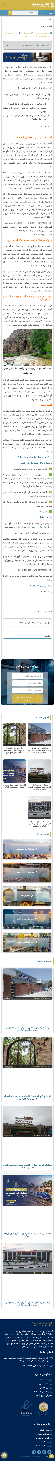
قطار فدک (47, 533)
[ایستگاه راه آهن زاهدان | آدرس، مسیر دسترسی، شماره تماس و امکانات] (39, 734)
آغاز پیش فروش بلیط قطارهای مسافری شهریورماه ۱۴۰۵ (14, 786)
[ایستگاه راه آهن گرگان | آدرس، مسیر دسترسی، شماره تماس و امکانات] (39, 771)
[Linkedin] (39, 1452)
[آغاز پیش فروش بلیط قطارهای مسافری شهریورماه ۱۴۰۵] (14, 771)
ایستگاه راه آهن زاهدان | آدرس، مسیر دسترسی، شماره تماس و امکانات (39, 750)
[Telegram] (49, 1452)
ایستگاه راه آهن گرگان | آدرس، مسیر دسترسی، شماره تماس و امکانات (39, 787)
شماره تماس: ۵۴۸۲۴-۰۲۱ (40, 585)
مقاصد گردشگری (12, 33)
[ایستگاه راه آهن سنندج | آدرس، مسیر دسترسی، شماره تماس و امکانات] (39, 807)
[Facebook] (44, 1452)
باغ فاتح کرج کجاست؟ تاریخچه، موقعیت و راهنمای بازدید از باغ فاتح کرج (14, 750)
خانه (50, 19)
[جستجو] (10, 13)
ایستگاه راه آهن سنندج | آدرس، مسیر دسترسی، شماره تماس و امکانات (39, 823)
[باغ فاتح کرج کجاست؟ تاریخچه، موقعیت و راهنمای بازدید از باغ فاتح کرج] (14, 734)
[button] (3, 5)
